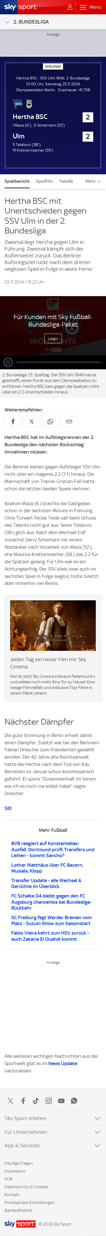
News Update (62, 1063)
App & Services (22, 1145)
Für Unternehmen (26, 1132)
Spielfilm (44, 181)
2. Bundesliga (31, 22)
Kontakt (12, 1194)
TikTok (36, 1100)
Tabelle (66, 181)
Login (53, 338)
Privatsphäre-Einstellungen (30, 1202)
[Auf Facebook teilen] (13, 421)
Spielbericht (17, 181)
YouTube (61, 1100)
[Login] (70, 7)
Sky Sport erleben (25, 1118)
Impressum (15, 1171)
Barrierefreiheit (18, 1210)
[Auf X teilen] (31, 421)
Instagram (49, 1100)
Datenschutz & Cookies (26, 1186)
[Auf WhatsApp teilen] (50, 421)
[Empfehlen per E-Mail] (69, 421)
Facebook (23, 1100)
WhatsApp (74, 1100)
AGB (8, 1179)
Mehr (90, 181)
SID (8, 808)
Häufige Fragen (19, 1163)
